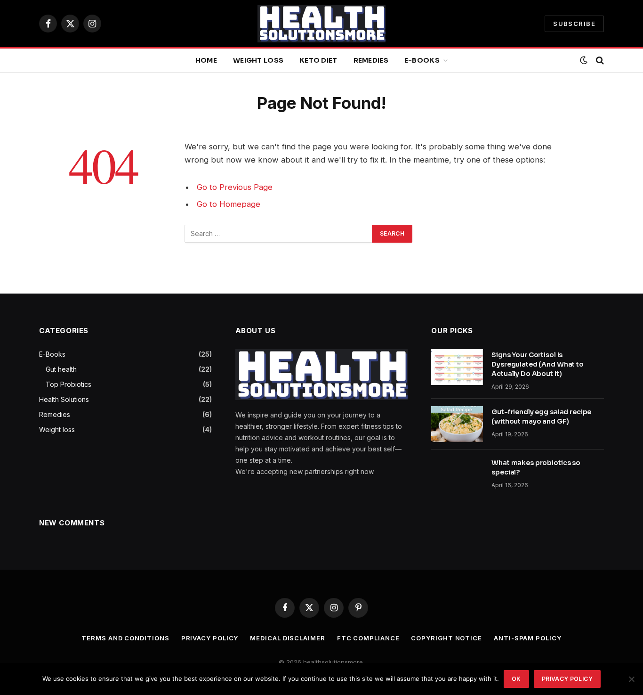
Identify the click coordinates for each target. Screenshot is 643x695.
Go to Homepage (228, 204)
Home (206, 60)
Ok (516, 678)
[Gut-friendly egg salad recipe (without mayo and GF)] (457, 424)
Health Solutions (64, 399)
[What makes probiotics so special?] (457, 475)
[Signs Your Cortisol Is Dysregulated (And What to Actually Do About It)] (457, 367)
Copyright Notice (446, 638)
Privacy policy (567, 678)
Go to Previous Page (235, 187)
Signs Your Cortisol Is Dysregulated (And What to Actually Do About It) (537, 364)
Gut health (61, 369)
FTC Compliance (368, 638)
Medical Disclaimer (287, 638)
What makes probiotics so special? (535, 467)
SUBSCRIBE (574, 23)
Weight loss (258, 60)
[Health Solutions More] (321, 23)
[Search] (599, 60)
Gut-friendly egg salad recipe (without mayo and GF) (541, 416)
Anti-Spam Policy (528, 638)
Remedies (371, 60)
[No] (631, 679)
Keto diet (318, 60)
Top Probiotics (68, 384)
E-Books (422, 60)
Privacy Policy (210, 638)
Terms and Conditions (125, 638)
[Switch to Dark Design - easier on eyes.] (584, 60)
